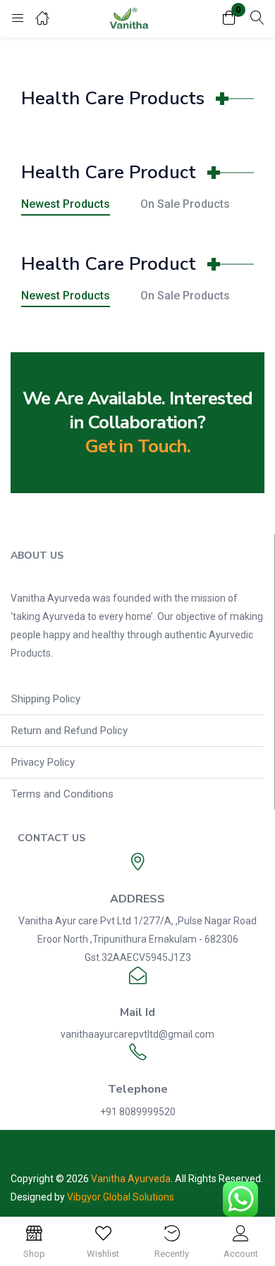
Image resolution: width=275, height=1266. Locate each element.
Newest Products (65, 204)
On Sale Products (185, 204)
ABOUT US (37, 555)
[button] (229, 18)
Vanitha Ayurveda (131, 1178)
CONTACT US (51, 838)
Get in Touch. (137, 446)
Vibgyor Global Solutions (120, 1197)
